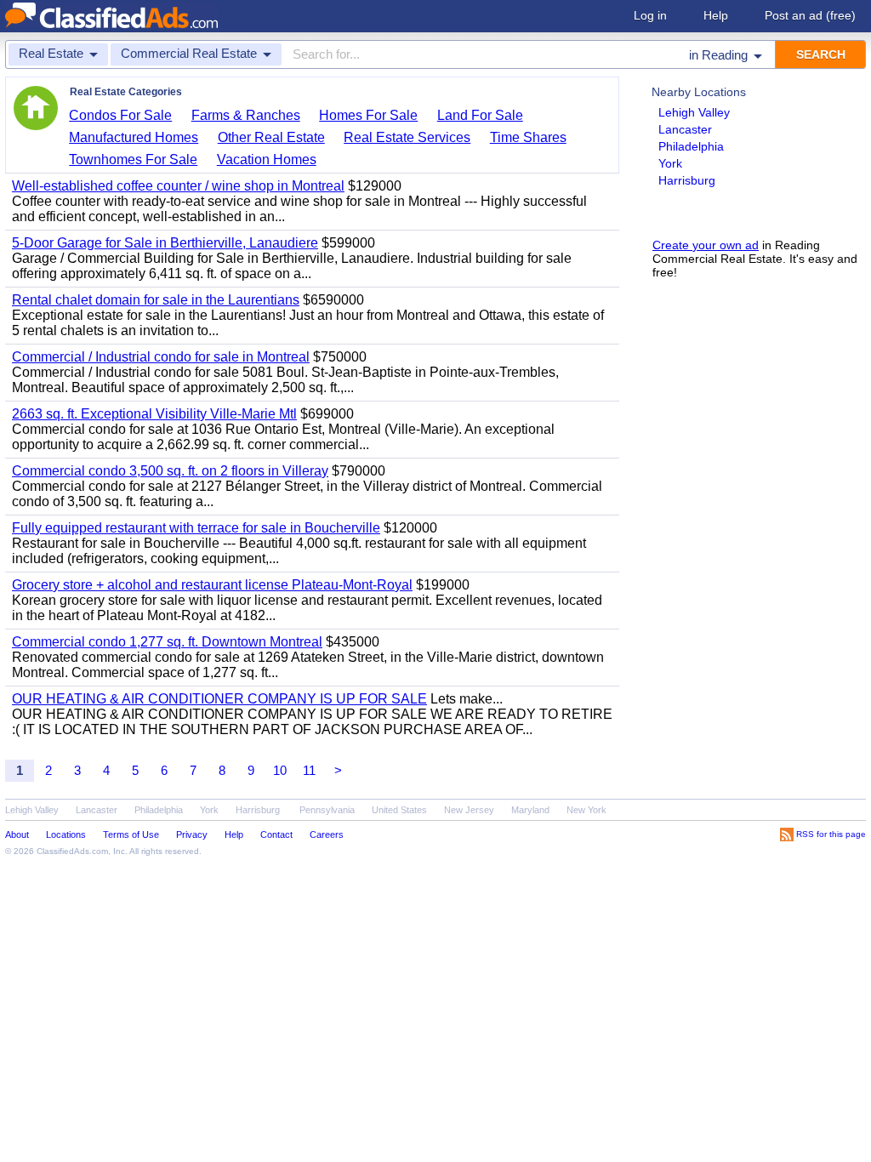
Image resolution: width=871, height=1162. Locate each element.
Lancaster (685, 129)
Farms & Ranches (245, 115)
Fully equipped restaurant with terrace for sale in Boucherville (196, 528)
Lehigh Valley (694, 112)
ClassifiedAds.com (72, 851)
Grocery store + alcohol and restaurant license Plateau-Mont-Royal (212, 585)
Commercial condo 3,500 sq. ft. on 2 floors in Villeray (170, 471)
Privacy (192, 834)
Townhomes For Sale (133, 159)
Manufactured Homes (133, 137)
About (17, 834)
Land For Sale (480, 115)
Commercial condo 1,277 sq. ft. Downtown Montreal (167, 642)
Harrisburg (686, 180)
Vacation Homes (266, 159)
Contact (276, 834)
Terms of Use (131, 834)
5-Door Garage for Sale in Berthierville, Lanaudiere (165, 243)
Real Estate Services (407, 137)
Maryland (530, 810)
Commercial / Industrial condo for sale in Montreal (161, 357)
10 (280, 770)
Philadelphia (691, 146)
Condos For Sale (120, 115)
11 (309, 770)
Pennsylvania (327, 810)
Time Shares (528, 137)
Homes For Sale (368, 115)
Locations (66, 834)
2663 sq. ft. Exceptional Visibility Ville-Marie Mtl (154, 414)
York (670, 163)
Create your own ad (705, 245)
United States (399, 810)
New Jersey (469, 810)
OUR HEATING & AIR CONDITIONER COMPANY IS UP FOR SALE (219, 699)
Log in (650, 15)
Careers (327, 834)
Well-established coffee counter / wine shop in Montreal (178, 186)
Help (715, 15)
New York (586, 810)
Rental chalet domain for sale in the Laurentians (155, 300)
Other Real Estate (271, 137)
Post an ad (810, 15)
